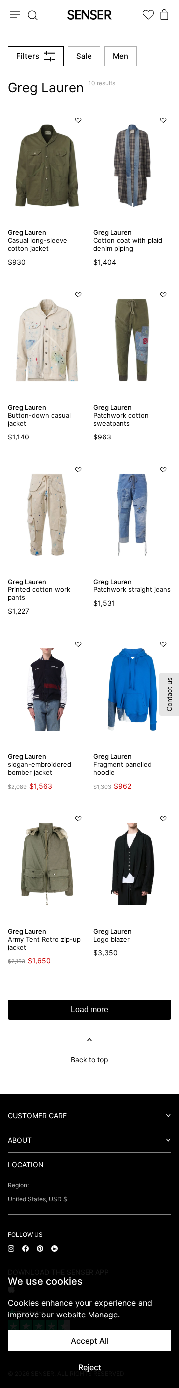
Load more (89, 1009)
